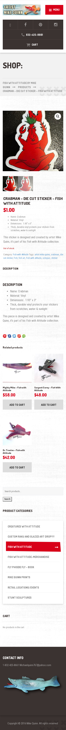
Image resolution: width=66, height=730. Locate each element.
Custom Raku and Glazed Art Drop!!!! (31, 536)
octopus (46, 258)
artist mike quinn (42, 254)
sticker (54, 258)
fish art (22, 258)
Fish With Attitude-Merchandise (28, 556)
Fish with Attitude (20, 254)
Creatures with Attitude (24, 526)
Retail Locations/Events (23, 587)
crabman (55, 254)
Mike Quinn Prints (19, 577)
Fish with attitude (33, 258)
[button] (57, 116)
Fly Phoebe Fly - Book (21, 567)
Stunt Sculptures (20, 597)
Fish (16, 258)
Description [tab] (10, 268)
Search (7, 499)
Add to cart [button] (17, 404)
